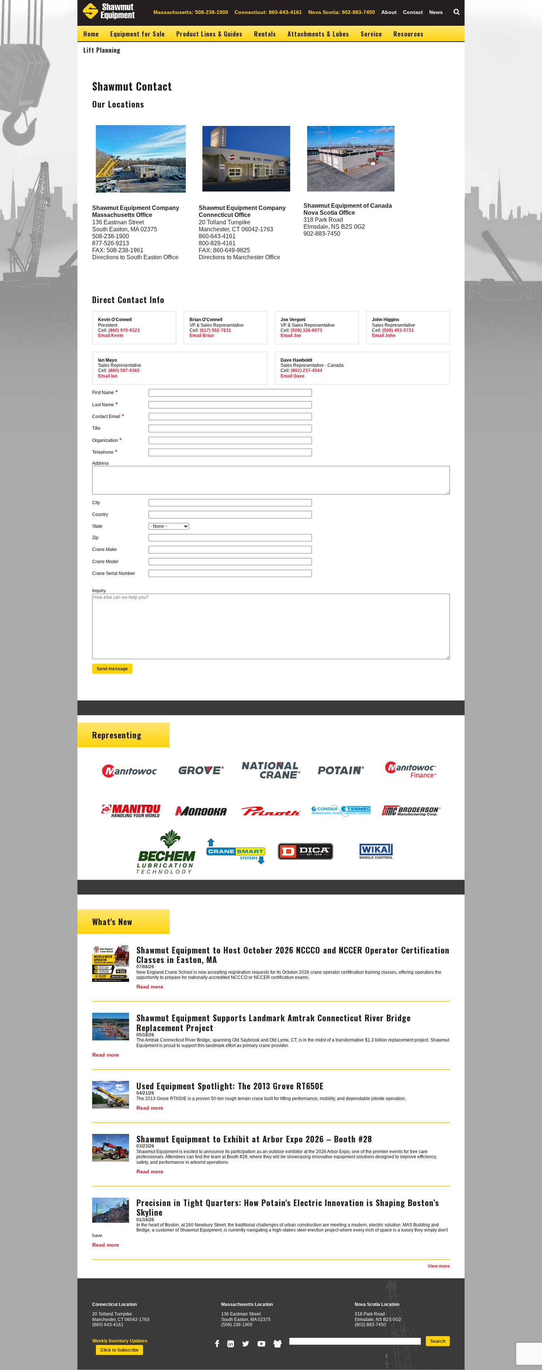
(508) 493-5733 (398, 330)
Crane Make (104, 549)
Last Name (103, 404)
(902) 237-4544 (306, 370)
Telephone (103, 452)
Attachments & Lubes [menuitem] (318, 33)
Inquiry (99, 590)
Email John (383, 335)
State (97, 526)
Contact (413, 12)
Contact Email (106, 416)
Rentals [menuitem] (265, 33)
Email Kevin (110, 335)
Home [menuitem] (91, 33)
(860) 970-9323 (124, 330)
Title (96, 428)
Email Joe (291, 335)
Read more (149, 987)
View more (439, 1266)
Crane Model (105, 561)
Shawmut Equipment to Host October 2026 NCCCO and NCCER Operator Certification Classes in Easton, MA (292, 954)
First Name (103, 392)
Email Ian (107, 376)
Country (100, 514)
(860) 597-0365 (124, 370)
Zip (95, 537)
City (96, 502)
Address (100, 463)
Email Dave (293, 376)
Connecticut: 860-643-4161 (268, 12)
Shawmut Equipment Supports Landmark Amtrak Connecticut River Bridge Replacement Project (273, 1022)
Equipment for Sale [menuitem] (137, 33)
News (436, 12)
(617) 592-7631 (215, 330)
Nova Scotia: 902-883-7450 (341, 12)
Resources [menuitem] (408, 33)
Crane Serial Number (113, 573)
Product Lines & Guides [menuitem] (209, 33)
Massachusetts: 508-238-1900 (190, 12)
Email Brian (202, 335)
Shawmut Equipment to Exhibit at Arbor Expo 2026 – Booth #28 (254, 1139)
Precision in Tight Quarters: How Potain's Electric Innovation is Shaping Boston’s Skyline (287, 1207)
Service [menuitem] (371, 33)
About (389, 12)
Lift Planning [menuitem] (102, 50)
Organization (105, 440)
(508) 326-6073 (306, 330)
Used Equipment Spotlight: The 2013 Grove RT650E (230, 1086)
